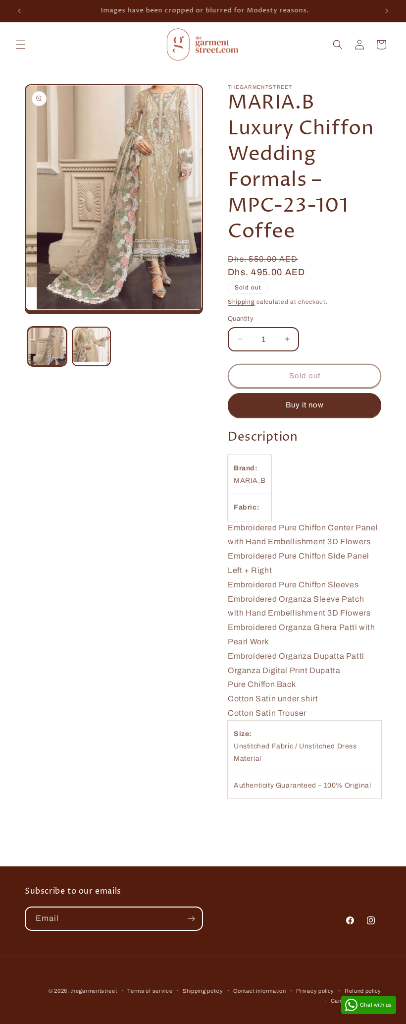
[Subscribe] (191, 919)
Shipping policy (203, 991)
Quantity (241, 318)
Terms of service (149, 991)
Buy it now (305, 405)
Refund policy (363, 991)
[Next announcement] (387, 11)
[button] (21, 45)
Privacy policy (315, 991)
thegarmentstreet (93, 991)
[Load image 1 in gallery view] (47, 346)
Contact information (259, 991)
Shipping (241, 301)
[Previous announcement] (19, 11)
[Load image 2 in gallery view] (91, 346)
